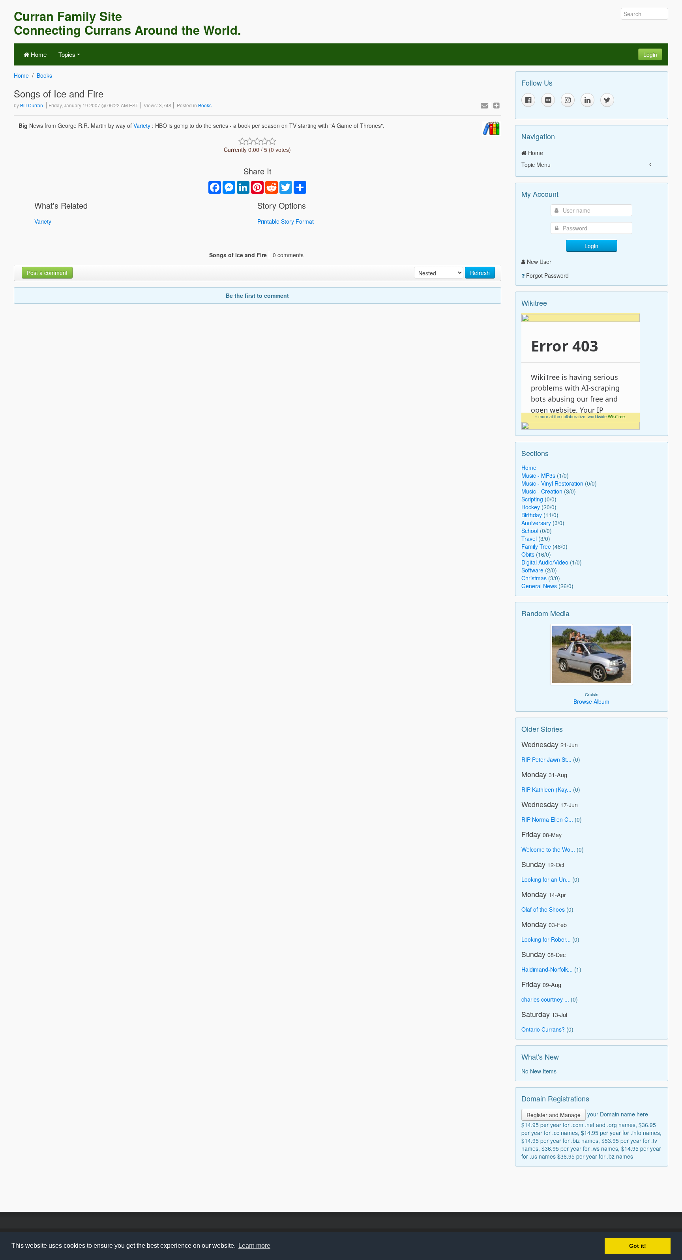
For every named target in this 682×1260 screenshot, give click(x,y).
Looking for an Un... (546, 879)
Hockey (530, 507)
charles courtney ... (545, 999)
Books (44, 75)
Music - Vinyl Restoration (552, 483)
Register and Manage (553, 1115)
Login (650, 54)
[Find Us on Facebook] (528, 100)
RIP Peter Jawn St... (546, 759)
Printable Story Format (285, 221)
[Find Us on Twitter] (607, 100)
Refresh (480, 273)
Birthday (531, 515)
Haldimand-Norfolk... (547, 969)
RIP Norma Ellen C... (547, 819)
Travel (529, 538)
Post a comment (47, 273)
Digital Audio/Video (544, 562)
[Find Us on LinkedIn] (587, 100)
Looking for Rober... (546, 939)
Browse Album (591, 701)
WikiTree (616, 416)
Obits (527, 554)
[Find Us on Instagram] (568, 100)
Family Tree (536, 546)
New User (539, 261)
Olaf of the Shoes (543, 909)
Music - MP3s (538, 475)
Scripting (532, 499)
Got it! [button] (637, 1246)
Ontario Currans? (543, 1029)
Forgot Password (547, 275)
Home (38, 54)
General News (539, 586)
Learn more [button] (254, 1245)
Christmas (534, 578)
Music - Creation (541, 491)
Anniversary (536, 523)
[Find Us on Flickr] (548, 100)
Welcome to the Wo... (548, 849)
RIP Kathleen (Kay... (546, 789)
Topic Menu (536, 164)
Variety (141, 125)
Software (532, 570)
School (529, 531)
